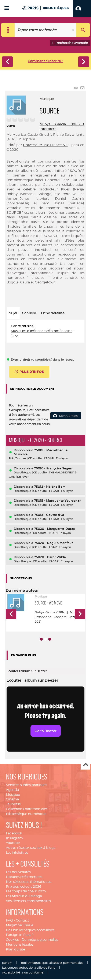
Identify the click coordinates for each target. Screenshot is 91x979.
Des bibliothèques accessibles (30, 930)
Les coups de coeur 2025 (26, 891)
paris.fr (7, 962)
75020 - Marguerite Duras (54, 529)
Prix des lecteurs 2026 (23, 887)
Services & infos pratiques (26, 785)
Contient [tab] (29, 313)
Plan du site (15, 949)
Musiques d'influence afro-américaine (41, 331)
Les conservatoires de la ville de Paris (28, 967)
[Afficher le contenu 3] (49, 639)
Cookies (12, 940)
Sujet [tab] (13, 313)
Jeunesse (13, 804)
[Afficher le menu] (6, 8)
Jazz (14, 336)
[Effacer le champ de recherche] (73, 30)
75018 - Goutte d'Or (49, 515)
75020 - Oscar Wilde (50, 557)
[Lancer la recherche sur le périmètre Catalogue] (83, 30)
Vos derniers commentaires (28, 901)
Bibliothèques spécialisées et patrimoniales (52, 962)
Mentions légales (19, 944)
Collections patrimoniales (26, 809)
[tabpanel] (45, 331)
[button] (82, 8)
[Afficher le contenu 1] (41, 639)
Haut (85, 765)
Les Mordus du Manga (24, 896)
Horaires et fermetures (24, 877)
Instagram (14, 838)
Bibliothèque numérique (26, 814)
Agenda (12, 790)
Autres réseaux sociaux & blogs (30, 848)
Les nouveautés (18, 872)
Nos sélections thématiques (28, 882)
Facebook (14, 833)
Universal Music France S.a (45, 145)
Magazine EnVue (19, 925)
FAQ (9, 920)
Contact (22, 920)
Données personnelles (40, 940)
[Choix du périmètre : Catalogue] (8, 30)
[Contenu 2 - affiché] (45, 639)
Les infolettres (17, 852)
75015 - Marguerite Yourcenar (57, 501)
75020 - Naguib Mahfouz (53, 543)
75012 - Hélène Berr (49, 487)
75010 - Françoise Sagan (53, 468)
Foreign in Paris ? (19, 935)
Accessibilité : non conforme (22, 972)
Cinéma (12, 799)
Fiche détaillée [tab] (53, 313)
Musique (13, 795)
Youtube (13, 843)
